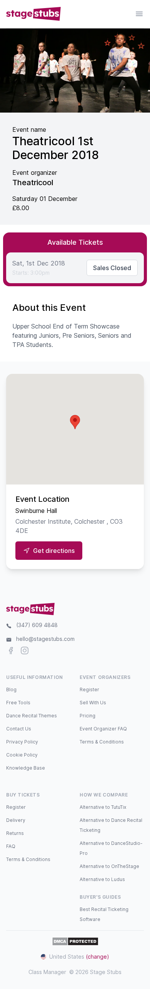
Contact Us (18, 729)
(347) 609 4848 (37, 625)
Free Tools (18, 702)
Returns (15, 833)
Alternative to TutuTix (103, 807)
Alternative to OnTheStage (109, 866)
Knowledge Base (25, 768)
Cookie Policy (22, 755)
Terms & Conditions (102, 742)
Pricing (87, 716)
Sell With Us (93, 702)
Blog (11, 689)
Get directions (54, 550)
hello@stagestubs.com (45, 639)
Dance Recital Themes (31, 716)
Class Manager (47, 972)
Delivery (15, 820)
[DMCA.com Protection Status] (75, 941)
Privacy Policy (22, 742)
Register (89, 689)
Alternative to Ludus (102, 879)
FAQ (10, 846)
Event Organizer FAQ (103, 729)
